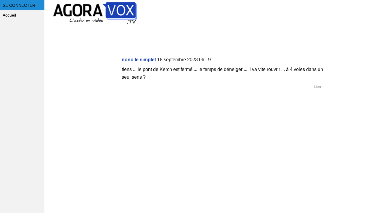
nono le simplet (139, 59)
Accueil (9, 15)
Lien (317, 87)
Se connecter (19, 5)
